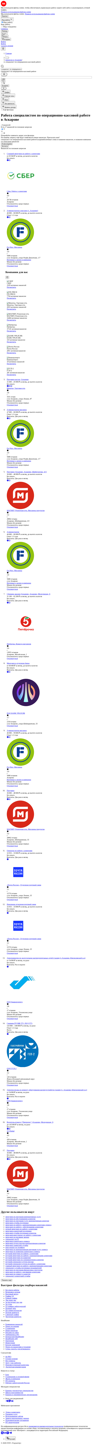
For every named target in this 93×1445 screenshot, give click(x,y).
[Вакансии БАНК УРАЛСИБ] (49, 692)
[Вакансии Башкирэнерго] (49, 984)
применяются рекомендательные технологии (45, 1426)
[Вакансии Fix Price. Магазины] (49, 232)
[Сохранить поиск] (3, 80)
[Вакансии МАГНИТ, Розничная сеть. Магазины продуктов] (49, 496)
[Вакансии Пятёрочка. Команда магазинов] (49, 623)
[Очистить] (4, 74)
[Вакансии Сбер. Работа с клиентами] (49, 176)
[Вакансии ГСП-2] (49, 1051)
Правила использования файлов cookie (40, 14)
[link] (5, 36)
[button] (3, 42)
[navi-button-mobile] (3, 49)
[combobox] (11, 69)
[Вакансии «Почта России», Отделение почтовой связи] (49, 872)
